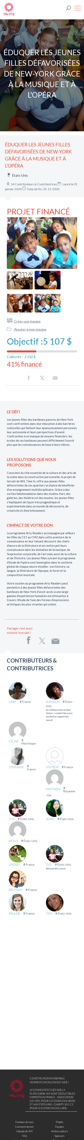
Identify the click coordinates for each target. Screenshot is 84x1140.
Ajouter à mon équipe (29, 329)
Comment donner (24, 1126)
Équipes (59, 1126)
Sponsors (60, 1135)
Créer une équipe (27, 321)
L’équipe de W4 (24, 1131)
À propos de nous (24, 1122)
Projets (59, 1122)
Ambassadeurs (59, 1131)
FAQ (24, 1135)
